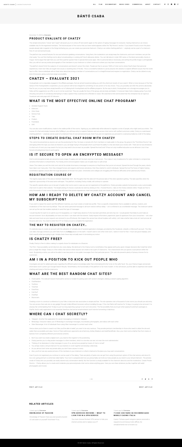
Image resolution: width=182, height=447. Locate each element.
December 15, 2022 (35, 35)
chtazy (69, 232)
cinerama (47, 35)
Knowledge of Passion (41, 413)
